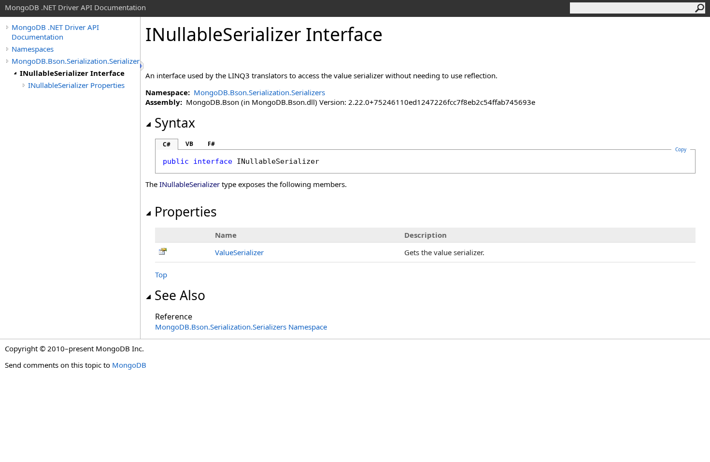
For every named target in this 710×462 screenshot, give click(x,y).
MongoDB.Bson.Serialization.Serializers (76, 61)
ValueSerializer (239, 252)
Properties (186, 211)
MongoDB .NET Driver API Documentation (55, 32)
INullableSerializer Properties (76, 85)
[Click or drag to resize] (142, 66)
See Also (180, 295)
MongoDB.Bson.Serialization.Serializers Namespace (241, 327)
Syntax (175, 122)
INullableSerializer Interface (72, 73)
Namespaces (33, 49)
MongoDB (129, 365)
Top (161, 274)
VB (189, 144)
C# (166, 144)
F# (211, 144)
